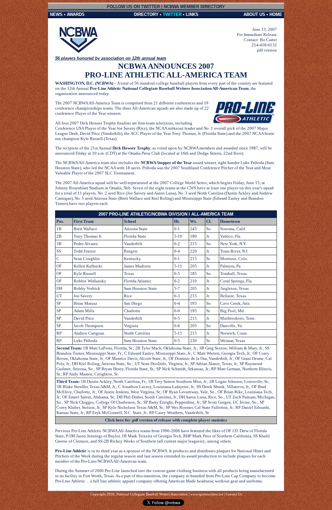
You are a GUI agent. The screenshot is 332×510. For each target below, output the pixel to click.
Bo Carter (268, 39)
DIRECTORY (146, 14)
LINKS (192, 14)
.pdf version (266, 50)
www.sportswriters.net (206, 494)
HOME (275, 14)
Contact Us (234, 494)
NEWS (56, 14)
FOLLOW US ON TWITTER (133, 6)
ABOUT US (254, 14)
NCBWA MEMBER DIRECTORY (194, 6)
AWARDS (76, 14)
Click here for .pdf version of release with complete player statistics (166, 420)
